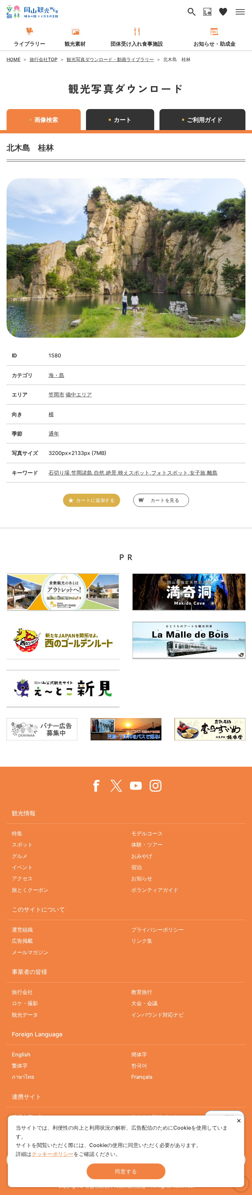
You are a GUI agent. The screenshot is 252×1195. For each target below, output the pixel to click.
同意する (126, 1171)
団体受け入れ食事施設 (137, 43)
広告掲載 (22, 940)
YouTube (136, 786)
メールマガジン (30, 952)
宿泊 (136, 867)
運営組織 (22, 929)
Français (142, 1076)
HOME (13, 59)
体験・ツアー (147, 844)
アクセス (22, 878)
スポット (22, 844)
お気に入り (223, 12)
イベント (22, 867)
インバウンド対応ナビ (157, 1014)
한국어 (139, 1065)
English (21, 1054)
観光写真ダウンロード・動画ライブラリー (110, 59)
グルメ (20, 856)
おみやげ (141, 856)
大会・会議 (144, 1003)
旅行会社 (22, 992)
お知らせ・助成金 (215, 43)
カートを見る (165, 500)
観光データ (25, 1014)
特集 (17, 833)
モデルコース (147, 833)
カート (123, 119)
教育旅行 (141, 992)
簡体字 (139, 1054)
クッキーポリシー (53, 1154)
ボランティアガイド (154, 890)
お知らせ (141, 878)
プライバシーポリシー (157, 929)
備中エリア (79, 394)
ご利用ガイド (204, 119)
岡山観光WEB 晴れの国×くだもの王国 (32, 11)
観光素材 (75, 43)
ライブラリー (29, 43)
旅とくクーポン (30, 890)
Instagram (155, 786)
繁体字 (20, 1065)
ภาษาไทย (23, 1076)
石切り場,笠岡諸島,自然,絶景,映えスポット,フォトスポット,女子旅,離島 (133, 472)
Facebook (96, 786)
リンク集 (141, 940)
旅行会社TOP (43, 59)
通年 (54, 433)
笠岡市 (56, 394)
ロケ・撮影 (25, 1003)
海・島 (56, 375)
